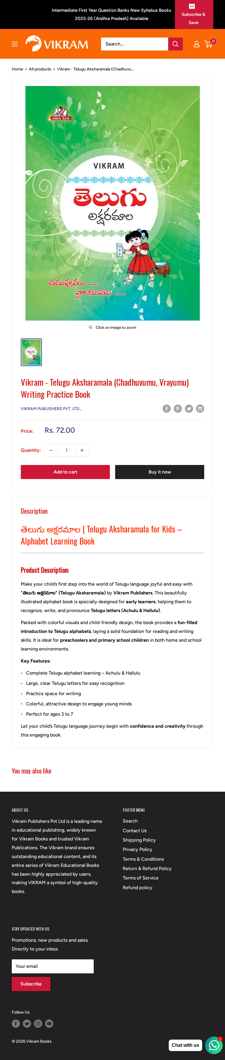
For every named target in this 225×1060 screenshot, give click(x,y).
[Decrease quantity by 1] (51, 450)
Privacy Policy (137, 849)
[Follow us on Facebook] (16, 1023)
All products (40, 69)
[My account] (197, 44)
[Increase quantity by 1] (82, 450)
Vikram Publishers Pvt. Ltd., (51, 408)
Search (130, 821)
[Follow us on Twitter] (27, 1023)
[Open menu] (15, 44)
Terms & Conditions (143, 859)
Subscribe (31, 984)
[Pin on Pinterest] (178, 408)
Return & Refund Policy (147, 868)
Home (17, 69)
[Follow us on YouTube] (49, 1023)
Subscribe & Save (193, 18)
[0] (208, 44)
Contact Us (134, 830)
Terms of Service (140, 878)
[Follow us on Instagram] (38, 1023)
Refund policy (137, 887)
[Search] (175, 44)
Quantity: (31, 450)
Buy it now (160, 472)
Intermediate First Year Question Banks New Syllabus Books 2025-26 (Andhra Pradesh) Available (111, 14)
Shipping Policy (139, 840)
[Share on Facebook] (167, 408)
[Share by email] (200, 408)
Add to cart (65, 472)
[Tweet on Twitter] (189, 408)
